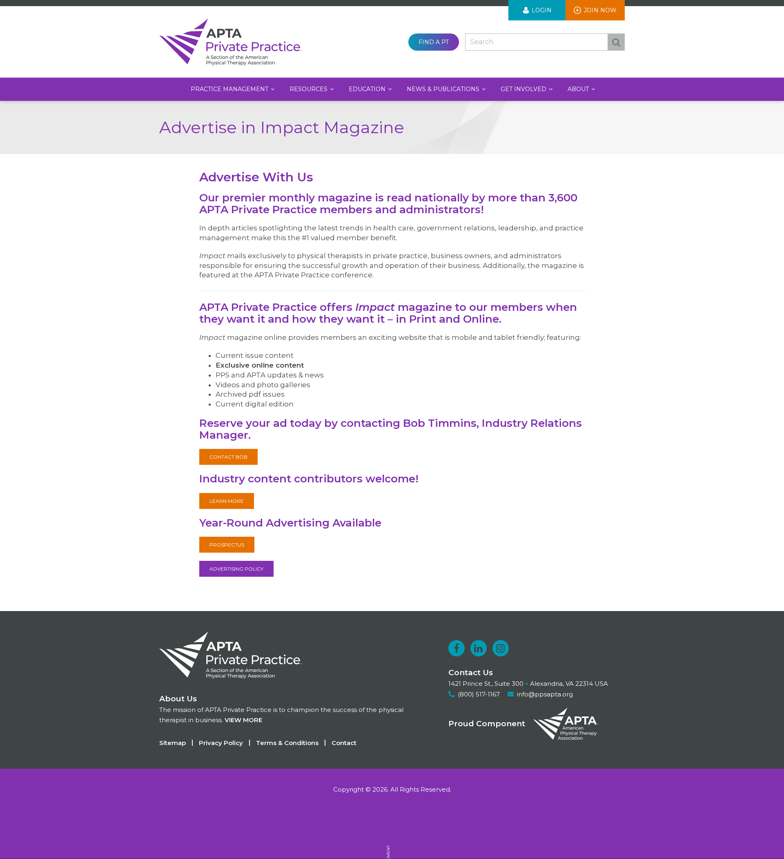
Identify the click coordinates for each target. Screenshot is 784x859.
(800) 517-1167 (479, 694)
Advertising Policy (236, 569)
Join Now (600, 10)
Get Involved (524, 89)
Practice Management (230, 89)
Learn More (226, 501)
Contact (344, 743)
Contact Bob (228, 457)
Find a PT (434, 42)
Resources (309, 89)
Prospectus (226, 545)
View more (243, 720)
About (579, 89)
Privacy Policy (221, 743)
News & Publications (444, 89)
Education (368, 89)
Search (616, 42)
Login (542, 10)
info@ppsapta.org (545, 694)
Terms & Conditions (287, 743)
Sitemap (172, 743)
